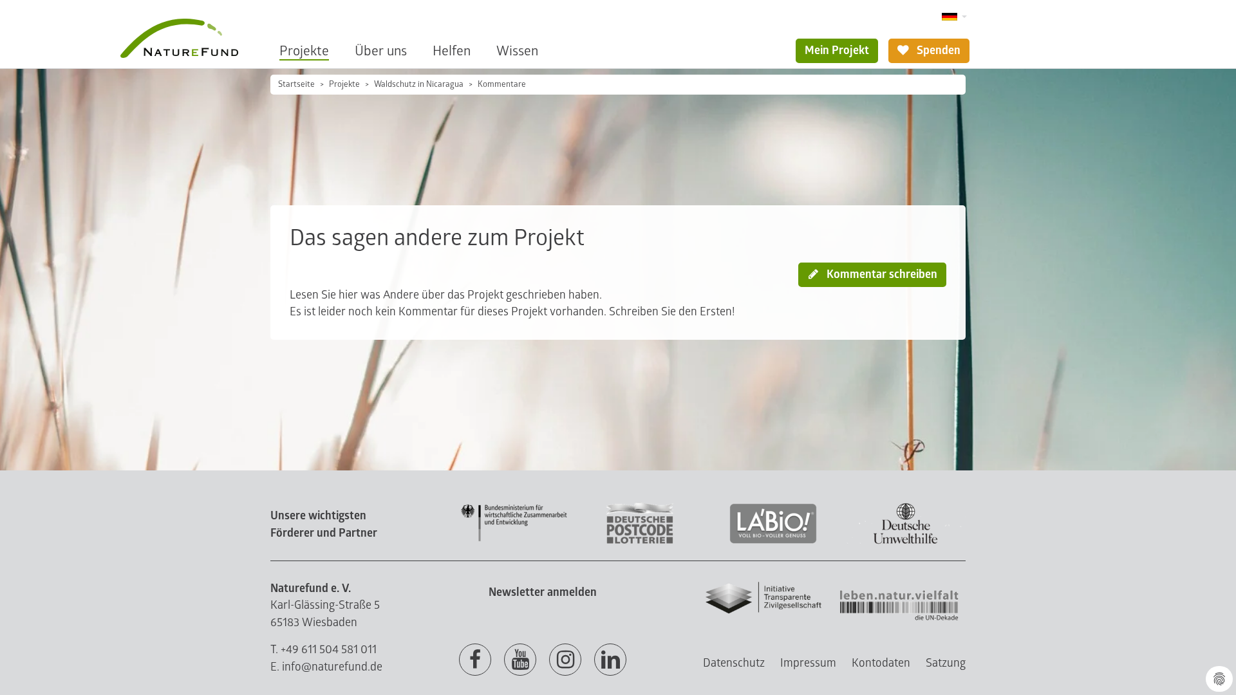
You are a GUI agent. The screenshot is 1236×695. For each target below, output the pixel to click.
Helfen (452, 51)
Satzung (946, 663)
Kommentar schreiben (880, 274)
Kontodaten (881, 663)
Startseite (296, 84)
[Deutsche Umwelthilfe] (906, 541)
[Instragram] (565, 660)
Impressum (808, 663)
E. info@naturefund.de (326, 667)
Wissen (517, 51)
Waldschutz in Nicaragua (419, 84)
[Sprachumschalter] (954, 17)
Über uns (381, 51)
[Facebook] (475, 660)
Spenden (937, 50)
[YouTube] (520, 660)
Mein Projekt (837, 50)
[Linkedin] (610, 660)
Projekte (304, 51)
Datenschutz (734, 663)
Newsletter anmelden (543, 592)
